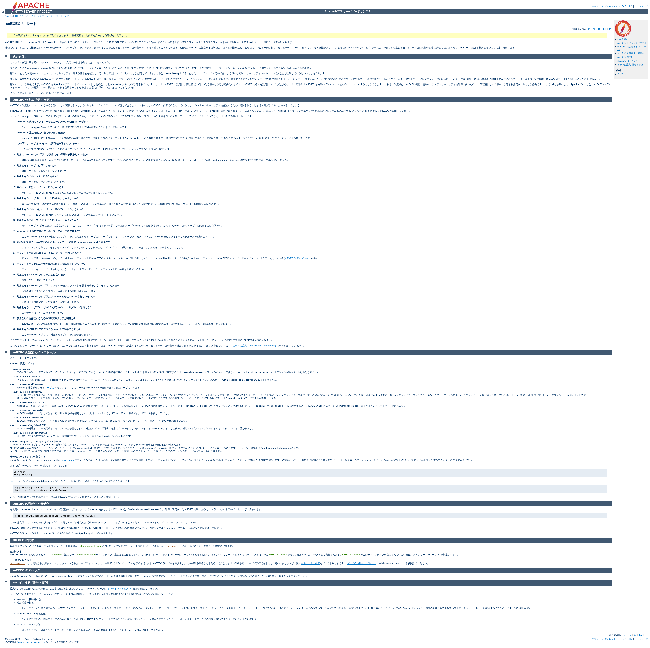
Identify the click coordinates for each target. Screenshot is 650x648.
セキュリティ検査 (310, 563)
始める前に (623, 39)
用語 (630, 6)
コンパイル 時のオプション (361, 563)
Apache (9, 16)
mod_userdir (173, 546)
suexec (14, 481)
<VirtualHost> (278, 554)
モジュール (597, 6)
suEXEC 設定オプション (298, 258)
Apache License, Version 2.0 (31, 642)
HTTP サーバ (21, 16)
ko (604, 29)
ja (599, 29)
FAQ (624, 6)
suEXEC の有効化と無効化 (631, 53)
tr (609, 29)
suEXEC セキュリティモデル (632, 43)
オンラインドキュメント (119, 588)
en (589, 29)
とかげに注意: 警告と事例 (630, 64)
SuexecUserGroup (90, 546)
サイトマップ (641, 6)
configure (68, 460)
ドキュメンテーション (42, 16)
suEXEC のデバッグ (628, 61)
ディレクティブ (612, 6)
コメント (622, 74)
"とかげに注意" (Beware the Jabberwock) (254, 345)
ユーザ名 (49, 387)
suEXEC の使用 (625, 57)
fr (594, 29)
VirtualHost (56, 554)
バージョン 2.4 (63, 16)
